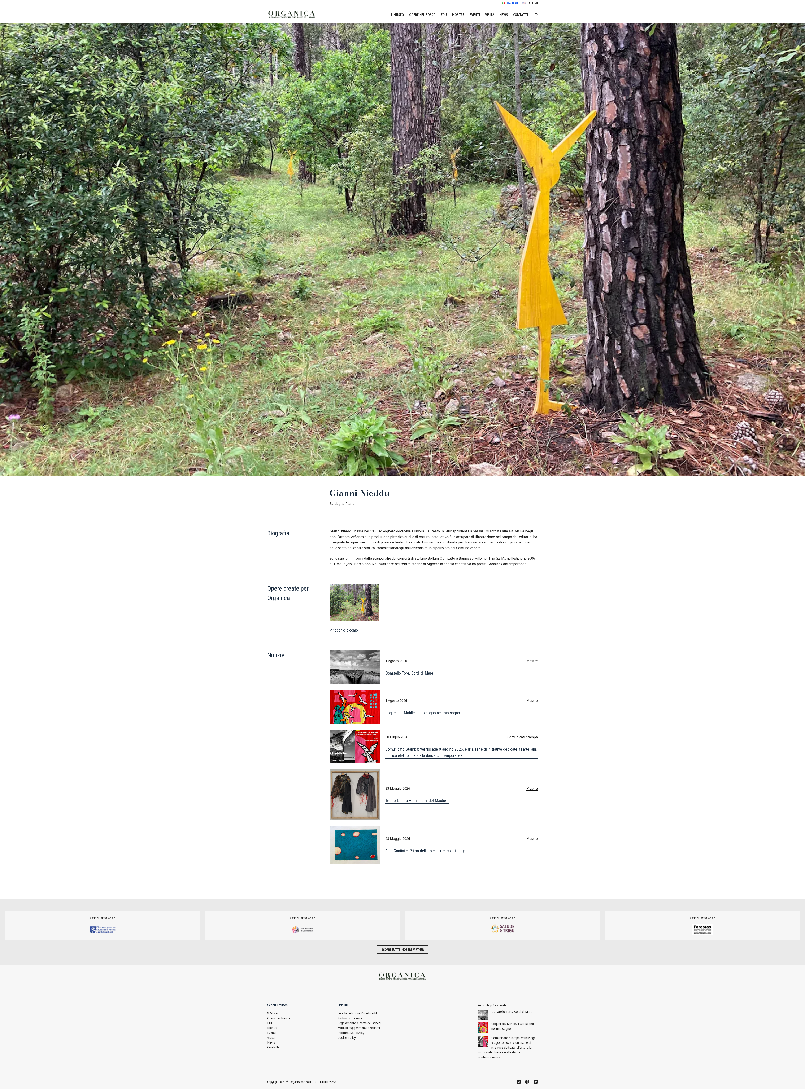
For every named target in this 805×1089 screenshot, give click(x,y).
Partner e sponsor (350, 1018)
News (504, 15)
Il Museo (397, 15)
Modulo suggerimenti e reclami (359, 1028)
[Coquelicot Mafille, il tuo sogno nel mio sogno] (483, 1027)
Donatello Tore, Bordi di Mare (409, 673)
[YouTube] (536, 1082)
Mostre (458, 15)
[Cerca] (536, 14)
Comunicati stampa (522, 737)
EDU (444, 15)
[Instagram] (519, 1082)
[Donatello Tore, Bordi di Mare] (483, 1015)
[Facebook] (527, 1082)
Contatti (520, 15)
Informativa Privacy (351, 1033)
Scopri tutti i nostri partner (402, 949)
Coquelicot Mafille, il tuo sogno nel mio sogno (422, 712)
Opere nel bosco (422, 15)
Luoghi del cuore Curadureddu (358, 1013)
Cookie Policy (347, 1038)
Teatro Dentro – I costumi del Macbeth (417, 800)
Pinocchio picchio (344, 630)
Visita (489, 15)
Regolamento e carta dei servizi (359, 1023)
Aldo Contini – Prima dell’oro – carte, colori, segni (425, 850)
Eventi (475, 15)
